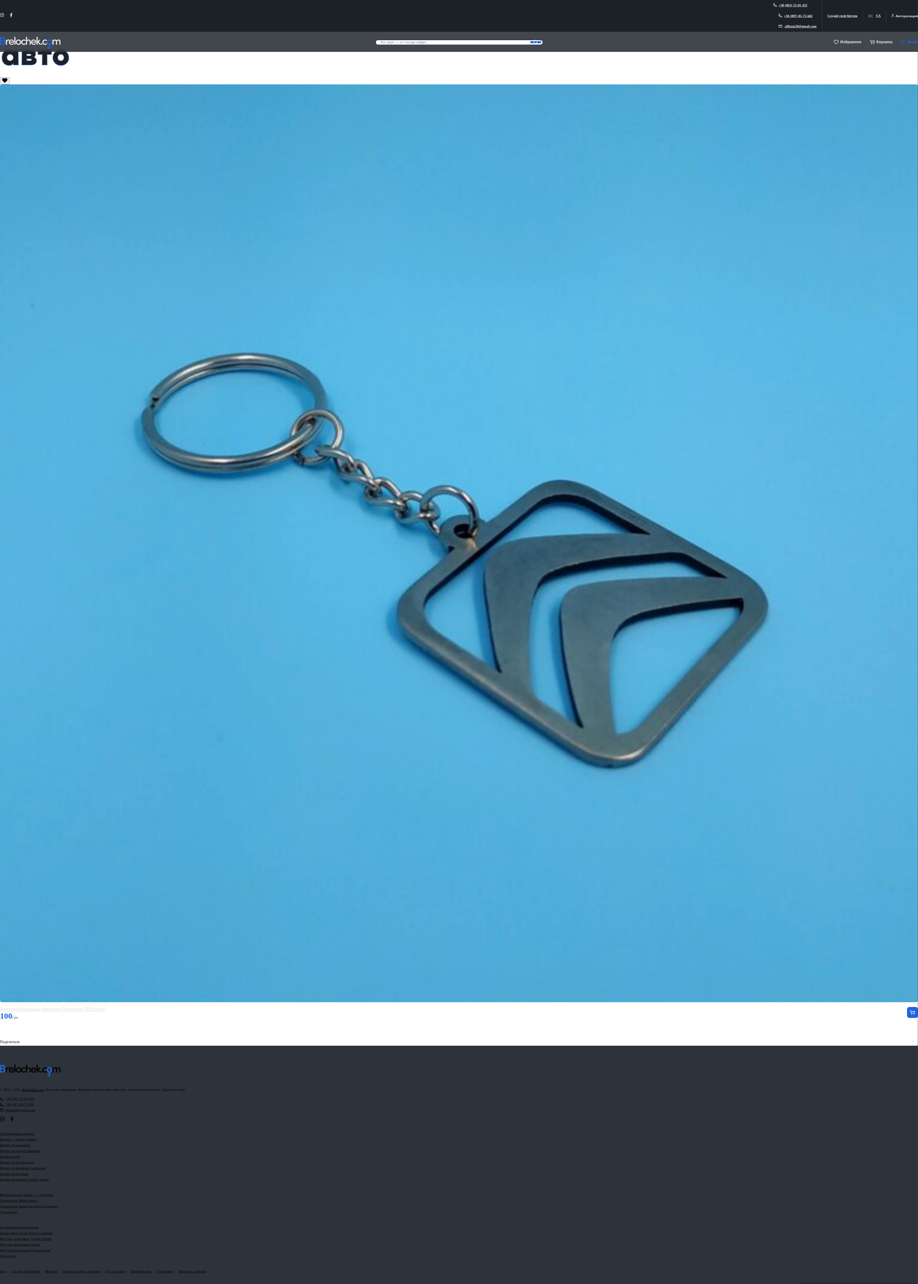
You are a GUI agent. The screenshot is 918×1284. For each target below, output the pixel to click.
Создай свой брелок (842, 16)
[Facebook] (11, 16)
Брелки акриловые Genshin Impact (24, 1179)
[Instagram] (2, 16)
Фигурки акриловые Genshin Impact (25, 1239)
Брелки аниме (10, 1157)
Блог (3, 1271)
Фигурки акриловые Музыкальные (25, 1250)
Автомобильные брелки (17, 1134)
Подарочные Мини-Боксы (18, 1200)
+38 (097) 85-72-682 (798, 16)
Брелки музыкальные (15, 1145)
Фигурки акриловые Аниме (20, 1244)
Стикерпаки (8, 1212)
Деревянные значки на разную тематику (29, 1206)
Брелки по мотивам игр (17, 1162)
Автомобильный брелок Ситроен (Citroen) (53, 1008)
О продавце (165, 1271)
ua (878, 16)
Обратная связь (141, 1271)
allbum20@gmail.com (800, 26)
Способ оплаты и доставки (81, 1271)
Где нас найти (115, 1271)
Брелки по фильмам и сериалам (23, 1168)
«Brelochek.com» (33, 1090)
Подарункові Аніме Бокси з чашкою (26, 1233)
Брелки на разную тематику (20, 1151)
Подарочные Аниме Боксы (19, 1227)
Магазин (51, 1271)
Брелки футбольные (14, 1174)
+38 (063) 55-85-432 (793, 5)
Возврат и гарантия (192, 1271)
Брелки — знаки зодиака (18, 1139)
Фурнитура (8, 1256)
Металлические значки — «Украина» (27, 1195)
